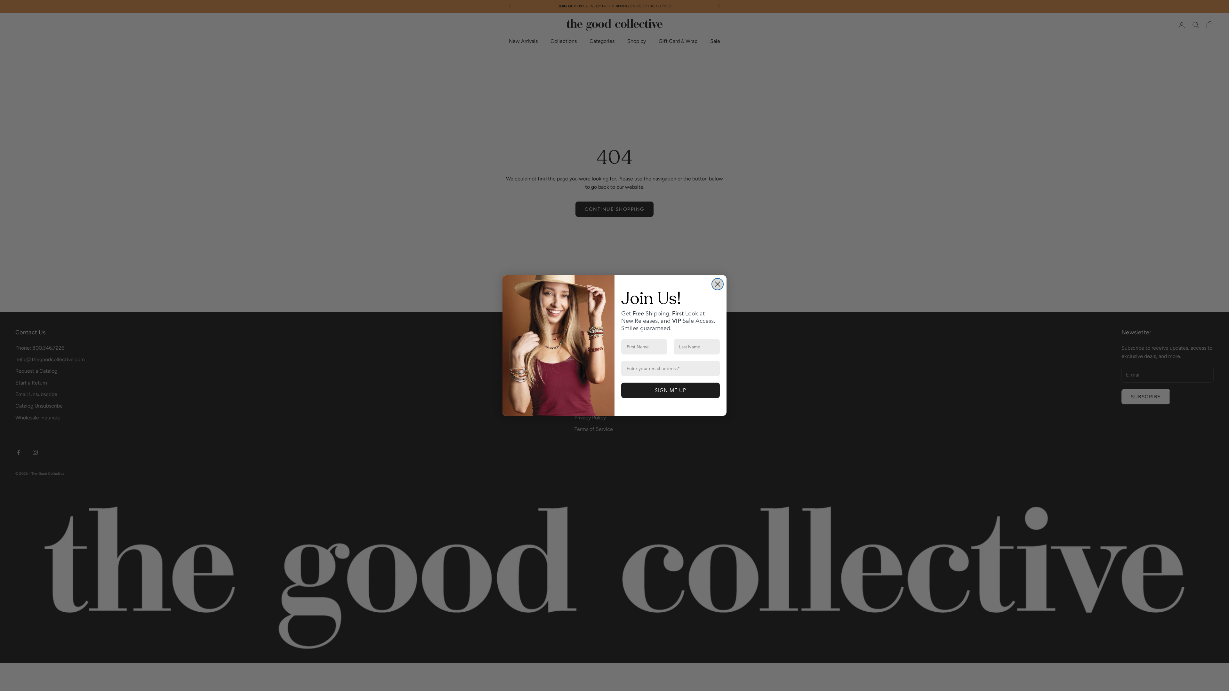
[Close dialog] (717, 284)
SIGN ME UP (670, 390)
